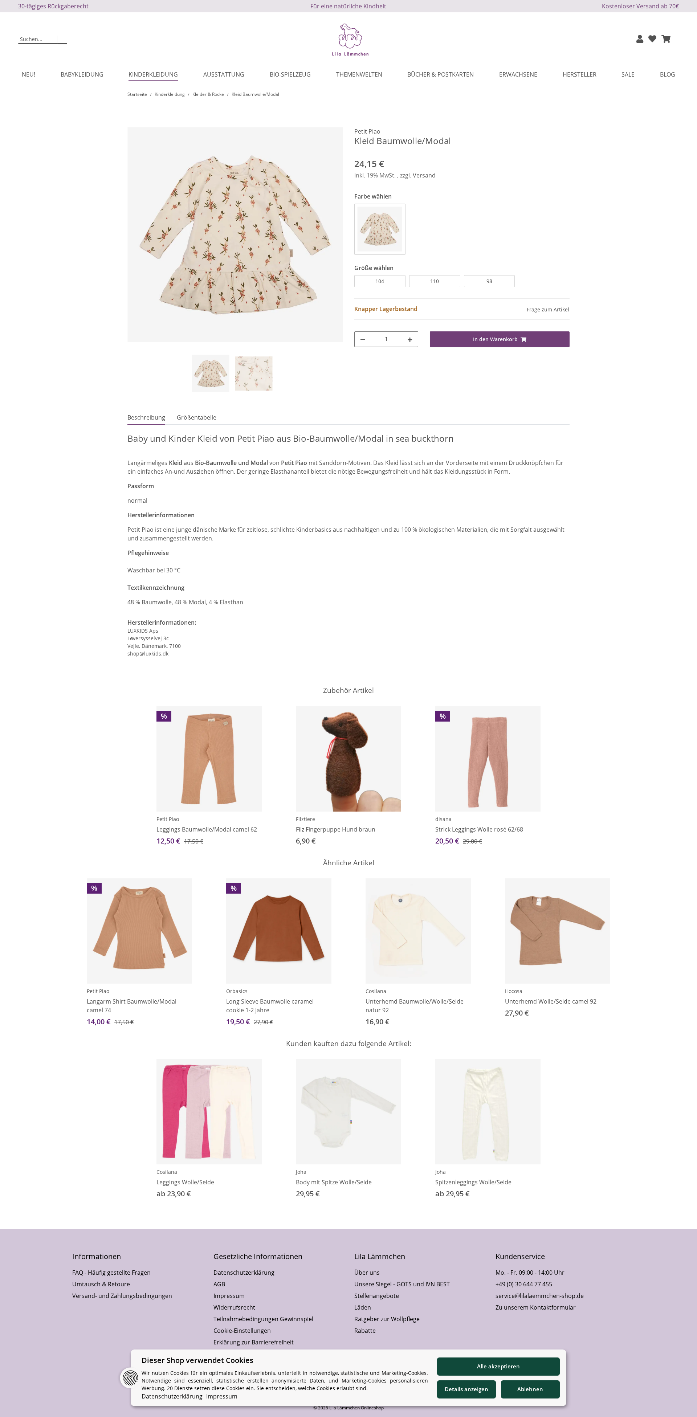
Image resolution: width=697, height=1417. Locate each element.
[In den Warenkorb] (133, 123)
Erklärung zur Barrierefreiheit (253, 1342)
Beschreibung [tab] (146, 417)
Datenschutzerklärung (243, 1273)
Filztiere (305, 819)
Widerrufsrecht (234, 1307)
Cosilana (376, 991)
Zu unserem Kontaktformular (536, 1307)
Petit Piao (167, 819)
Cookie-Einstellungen (242, 1331)
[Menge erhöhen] (410, 339)
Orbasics (237, 991)
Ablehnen (530, 1389)
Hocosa (513, 991)
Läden (362, 1307)
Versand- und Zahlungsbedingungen (122, 1296)
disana (443, 819)
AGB (219, 1284)
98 (489, 281)
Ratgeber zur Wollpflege (387, 1319)
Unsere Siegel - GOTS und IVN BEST (402, 1284)
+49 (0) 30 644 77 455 (524, 1284)
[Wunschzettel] (652, 39)
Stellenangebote (376, 1296)
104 (379, 281)
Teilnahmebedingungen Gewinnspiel (263, 1319)
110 (434, 281)
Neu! (28, 74)
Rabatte (365, 1331)
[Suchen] (62, 39)
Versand (424, 175)
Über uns (367, 1273)
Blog (667, 74)
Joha (301, 1171)
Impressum (229, 1296)
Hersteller (579, 74)
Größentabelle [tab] (196, 417)
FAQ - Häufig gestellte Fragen (111, 1273)
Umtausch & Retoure (101, 1284)
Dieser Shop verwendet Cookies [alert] (197, 1360)
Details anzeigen (466, 1389)
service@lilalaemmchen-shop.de (540, 1296)
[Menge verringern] (363, 339)
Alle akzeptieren (498, 1366)
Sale (628, 74)
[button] (640, 39)
